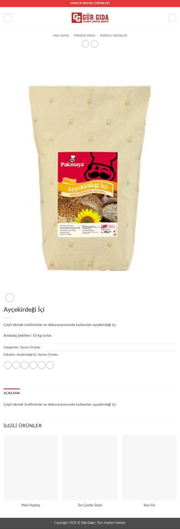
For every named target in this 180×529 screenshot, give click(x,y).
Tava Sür (149, 505)
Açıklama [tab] (12, 393)
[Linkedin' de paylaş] (50, 365)
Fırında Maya (84, 35)
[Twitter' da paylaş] (25, 365)
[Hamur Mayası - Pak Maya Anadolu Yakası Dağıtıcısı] (90, 17)
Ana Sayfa (61, 35)
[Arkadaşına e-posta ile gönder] (33, 365)
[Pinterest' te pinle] (41, 365)
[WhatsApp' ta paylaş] (8, 365)
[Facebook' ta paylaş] (16, 365)
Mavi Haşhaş (31, 505)
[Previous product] (94, 43)
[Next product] (85, 43)
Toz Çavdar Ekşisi (90, 505)
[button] (7, 17)
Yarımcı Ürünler (113, 35)
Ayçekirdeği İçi (26, 354)
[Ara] (172, 17)
